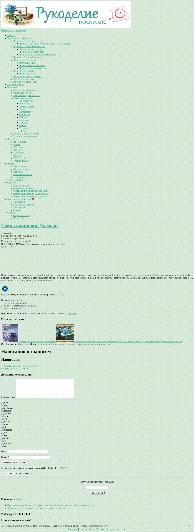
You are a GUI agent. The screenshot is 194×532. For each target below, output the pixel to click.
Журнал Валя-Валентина (32, 65)
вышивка (42, 344)
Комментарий (8, 397)
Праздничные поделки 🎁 (20, 199)
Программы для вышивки (26, 95)
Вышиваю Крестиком (30, 49)
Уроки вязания (20, 161)
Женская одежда (21, 169)
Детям (16, 144)
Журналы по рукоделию (19, 38)
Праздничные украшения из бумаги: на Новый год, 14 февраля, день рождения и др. (51, 505)
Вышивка (12, 87)
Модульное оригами (23, 188)
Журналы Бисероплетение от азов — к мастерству (45, 43)
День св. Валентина (23, 204)
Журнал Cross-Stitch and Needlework (37, 54)
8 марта (17, 210)
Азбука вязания (27, 62)
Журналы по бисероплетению (28, 41)
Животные (24, 103)
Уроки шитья (20, 177)
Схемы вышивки (22, 98)
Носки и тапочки (22, 158)
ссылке (63, 244)
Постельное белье (22, 174)
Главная (11, 35)
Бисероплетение (15, 84)
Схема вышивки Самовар (16, 368)
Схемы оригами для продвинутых (31, 196)
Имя (4, 451)
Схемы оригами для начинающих (30, 190)
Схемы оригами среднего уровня (30, 193)
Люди (22, 109)
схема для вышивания (88, 344)
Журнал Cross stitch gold (31, 52)
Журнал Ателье (27, 73)
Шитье (10, 163)
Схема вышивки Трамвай (29, 225)
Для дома (18, 147)
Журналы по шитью (23, 71)
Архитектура (26, 101)
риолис (72, 344)
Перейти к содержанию (13, 30)
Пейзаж (23, 117)
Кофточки (18, 152)
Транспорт (24, 128)
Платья (17, 155)
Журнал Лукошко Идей (25, 82)
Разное (22, 125)
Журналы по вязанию (24, 60)
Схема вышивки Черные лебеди (19, 366)
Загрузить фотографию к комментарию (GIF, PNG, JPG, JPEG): (34, 468)
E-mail (5, 457)
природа (63, 344)
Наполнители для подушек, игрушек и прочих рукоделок (37, 508)
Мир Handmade (15, 180)
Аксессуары (19, 141)
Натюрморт (25, 111)
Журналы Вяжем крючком (32, 68)
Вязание (11, 139)
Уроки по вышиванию (25, 136)
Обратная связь (21, 215)
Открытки (24, 114)
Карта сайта (19, 218)
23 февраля (19, 207)
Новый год (19, 202)
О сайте (11, 212)
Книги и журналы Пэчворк (27, 76)
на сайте (73, 313)
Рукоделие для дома (23, 79)
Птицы (23, 122)
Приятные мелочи (22, 92)
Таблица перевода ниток (26, 133)
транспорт (106, 344)
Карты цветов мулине (24, 90)
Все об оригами (21, 185)
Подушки (24, 120)
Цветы (22, 131)
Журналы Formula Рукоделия (28, 57)
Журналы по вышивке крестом (29, 46)
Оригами (12, 182)
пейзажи (52, 344)
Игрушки (18, 150)
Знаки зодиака (26, 106)
